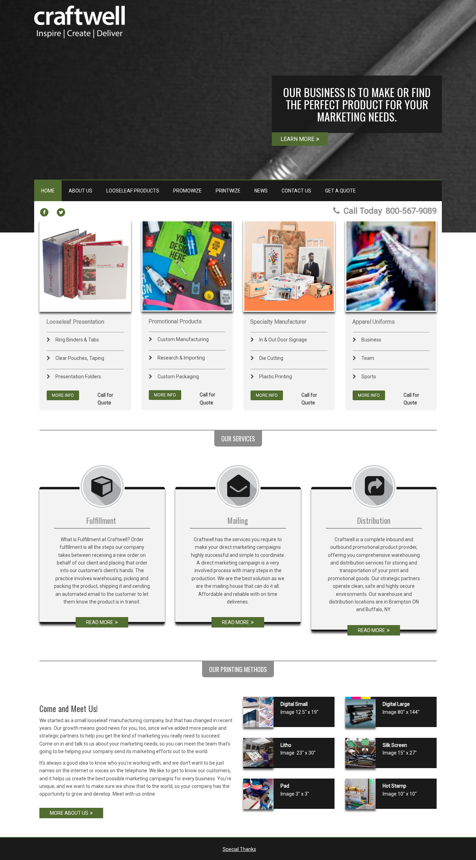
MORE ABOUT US (69, 813)
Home (48, 191)
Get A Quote (340, 191)
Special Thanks (239, 849)
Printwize (228, 191)
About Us (80, 191)
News (261, 191)
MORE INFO (63, 395)
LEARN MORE (297, 139)
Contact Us (296, 191)
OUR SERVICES (238, 438)
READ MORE (99, 622)
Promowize (187, 191)
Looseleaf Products (132, 191)
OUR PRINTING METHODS (238, 669)
